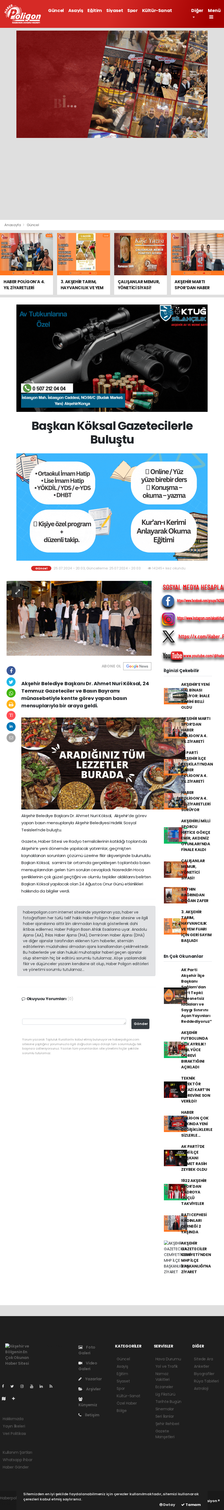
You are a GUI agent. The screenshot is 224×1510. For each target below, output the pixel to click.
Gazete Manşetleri (165, 1434)
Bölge (122, 1410)
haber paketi (11, 1503)
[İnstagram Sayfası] (24, 1386)
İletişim (91, 1415)
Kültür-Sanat (157, 10)
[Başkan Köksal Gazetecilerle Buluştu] (79, 618)
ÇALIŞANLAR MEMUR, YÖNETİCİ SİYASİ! (193, 869)
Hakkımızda (13, 1419)
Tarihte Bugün (168, 1401)
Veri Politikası (14, 1433)
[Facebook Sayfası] (5, 1386)
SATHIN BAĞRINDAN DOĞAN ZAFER (194, 895)
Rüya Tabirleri (206, 1381)
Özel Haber (127, 1403)
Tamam (193, 1504)
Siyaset (114, 10)
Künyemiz (87, 1405)
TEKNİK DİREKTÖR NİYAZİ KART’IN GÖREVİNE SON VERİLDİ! (195, 1089)
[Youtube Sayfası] (34, 1386)
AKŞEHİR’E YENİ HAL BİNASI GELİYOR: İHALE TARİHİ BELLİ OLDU (195, 696)
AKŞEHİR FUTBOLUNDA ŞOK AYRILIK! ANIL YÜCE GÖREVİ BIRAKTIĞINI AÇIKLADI (194, 1050)
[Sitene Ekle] (15, 1398)
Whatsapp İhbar (17, 1459)
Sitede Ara (203, 1359)
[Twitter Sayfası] (14, 1386)
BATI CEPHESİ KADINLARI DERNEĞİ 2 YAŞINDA (194, 1223)
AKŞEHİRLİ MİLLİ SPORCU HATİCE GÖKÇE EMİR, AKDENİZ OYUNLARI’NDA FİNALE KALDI (195, 835)
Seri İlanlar (164, 1416)
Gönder (141, 1023)
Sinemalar (164, 1409)
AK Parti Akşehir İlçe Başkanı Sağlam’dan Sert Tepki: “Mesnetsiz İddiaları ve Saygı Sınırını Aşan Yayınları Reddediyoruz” (196, 995)
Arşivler (93, 1389)
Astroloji (201, 1388)
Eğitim (94, 10)
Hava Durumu (168, 1359)
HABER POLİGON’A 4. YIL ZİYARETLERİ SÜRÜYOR (195, 801)
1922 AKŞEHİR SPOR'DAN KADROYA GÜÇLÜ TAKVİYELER (194, 1192)
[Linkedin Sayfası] (43, 1386)
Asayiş (75, 10)
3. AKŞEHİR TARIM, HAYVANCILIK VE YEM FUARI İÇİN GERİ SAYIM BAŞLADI (196, 926)
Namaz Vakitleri (162, 1376)
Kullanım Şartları (17, 1452)
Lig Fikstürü (165, 1394)
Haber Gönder (16, 1467)
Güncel (56, 10)
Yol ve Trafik (166, 1366)
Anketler (201, 1366)
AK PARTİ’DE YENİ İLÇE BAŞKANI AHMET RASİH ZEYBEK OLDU (194, 1158)
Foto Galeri (86, 1350)
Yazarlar (93, 1379)
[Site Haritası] (6, 1398)
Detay (169, 1504)
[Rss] (53, 1386)
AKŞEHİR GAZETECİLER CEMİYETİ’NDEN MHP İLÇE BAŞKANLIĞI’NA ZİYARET (196, 1257)
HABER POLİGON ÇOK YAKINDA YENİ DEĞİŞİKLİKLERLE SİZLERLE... (196, 1124)
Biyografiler (204, 1373)
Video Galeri (87, 1366)
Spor (132, 10)
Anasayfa (13, 224)
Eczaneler (164, 1387)
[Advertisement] (112, 179)
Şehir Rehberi (167, 1423)
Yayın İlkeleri (14, 1426)
